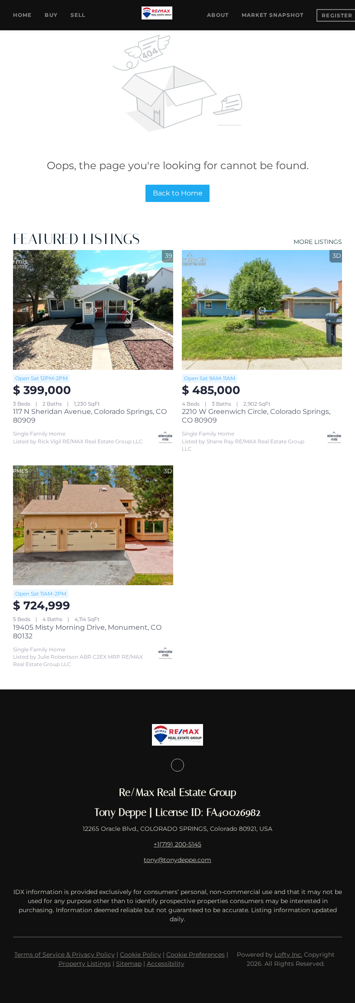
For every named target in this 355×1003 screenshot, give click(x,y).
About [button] (218, 15)
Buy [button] (51, 15)
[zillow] (177, 765)
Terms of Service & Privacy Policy (64, 954)
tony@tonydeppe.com (177, 860)
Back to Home (178, 193)
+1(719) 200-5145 (177, 844)
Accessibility (165, 964)
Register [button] (337, 15)
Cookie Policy (140, 954)
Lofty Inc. (288, 954)
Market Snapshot (273, 15)
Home (22, 15)
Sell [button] (78, 15)
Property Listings (84, 964)
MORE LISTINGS (318, 242)
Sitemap (129, 964)
